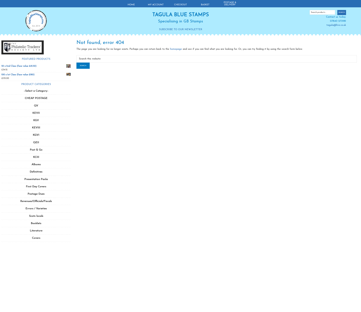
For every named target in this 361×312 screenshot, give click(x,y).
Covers (36, 238)
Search (341, 12)
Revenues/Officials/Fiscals (36, 201)
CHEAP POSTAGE (36, 98)
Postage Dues (36, 194)
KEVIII (36, 127)
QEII (36, 142)
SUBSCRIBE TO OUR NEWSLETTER (180, 29)
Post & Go (36, 150)
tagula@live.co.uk (336, 25)
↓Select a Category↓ (36, 91)
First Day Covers (36, 186)
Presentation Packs (36, 179)
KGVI (36, 135)
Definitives (36, 172)
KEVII (36, 113)
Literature (36, 230)
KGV (36, 120)
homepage (176, 49)
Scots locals (36, 216)
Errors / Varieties (36, 208)
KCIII (36, 157)
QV (36, 105)
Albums (36, 164)
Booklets (36, 223)
